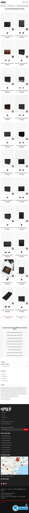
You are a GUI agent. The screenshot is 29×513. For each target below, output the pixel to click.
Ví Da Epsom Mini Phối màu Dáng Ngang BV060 (7, 35)
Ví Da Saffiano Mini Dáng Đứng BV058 (21, 227)
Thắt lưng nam (9, 396)
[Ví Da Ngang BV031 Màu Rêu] (7, 115)
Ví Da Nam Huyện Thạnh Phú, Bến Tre (14, 352)
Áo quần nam (3, 388)
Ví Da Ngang (4, 376)
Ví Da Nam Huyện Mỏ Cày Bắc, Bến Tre (15, 341)
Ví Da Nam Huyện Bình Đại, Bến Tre (14, 346)
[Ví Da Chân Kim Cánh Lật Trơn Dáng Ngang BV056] (21, 158)
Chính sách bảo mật (6, 449)
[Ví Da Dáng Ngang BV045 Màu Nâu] (19, 142)
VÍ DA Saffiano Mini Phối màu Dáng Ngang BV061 (7, 173)
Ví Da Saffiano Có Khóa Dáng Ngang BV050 (21, 118)
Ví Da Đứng (4, 378)
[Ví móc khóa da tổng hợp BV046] (7, 49)
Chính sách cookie (5, 452)
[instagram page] (3, 483)
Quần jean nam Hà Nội (5, 398)
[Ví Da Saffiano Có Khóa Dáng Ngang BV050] (21, 103)
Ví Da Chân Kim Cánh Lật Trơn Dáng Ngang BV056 (21, 173)
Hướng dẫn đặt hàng (6, 435)
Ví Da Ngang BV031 (7, 118)
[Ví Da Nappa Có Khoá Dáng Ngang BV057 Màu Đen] (19, 197)
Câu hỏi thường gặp (6, 440)
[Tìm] (27, 366)
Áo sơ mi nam (10, 388)
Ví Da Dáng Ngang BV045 (21, 145)
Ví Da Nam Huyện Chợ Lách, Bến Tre (14, 338)
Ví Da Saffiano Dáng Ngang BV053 (7, 200)
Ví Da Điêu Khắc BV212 (7, 282)
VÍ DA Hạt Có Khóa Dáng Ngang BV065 (21, 63)
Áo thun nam (18, 393)
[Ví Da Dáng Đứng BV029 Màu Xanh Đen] (21, 279)
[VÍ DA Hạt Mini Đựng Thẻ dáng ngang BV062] (7, 131)
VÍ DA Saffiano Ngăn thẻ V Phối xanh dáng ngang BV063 (7, 227)
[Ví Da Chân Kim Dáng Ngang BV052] (21, 295)
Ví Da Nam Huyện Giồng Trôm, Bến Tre (15, 344)
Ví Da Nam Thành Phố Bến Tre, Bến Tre (15, 332)
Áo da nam (17, 390)
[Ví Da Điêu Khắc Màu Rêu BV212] (7, 279)
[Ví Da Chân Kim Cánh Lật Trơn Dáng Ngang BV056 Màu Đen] (19, 170)
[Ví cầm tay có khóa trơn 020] (7, 295)
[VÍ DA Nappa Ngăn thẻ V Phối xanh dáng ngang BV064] (7, 76)
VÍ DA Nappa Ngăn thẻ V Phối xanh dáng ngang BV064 (7, 90)
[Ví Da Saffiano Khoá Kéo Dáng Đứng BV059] (21, 240)
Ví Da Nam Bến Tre (11, 5)
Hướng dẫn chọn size (6, 438)
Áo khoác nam (23, 390)
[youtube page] (6, 483)
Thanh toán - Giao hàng (6, 445)
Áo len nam (3, 393)
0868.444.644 (8, 423)
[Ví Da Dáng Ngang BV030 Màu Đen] (5, 252)
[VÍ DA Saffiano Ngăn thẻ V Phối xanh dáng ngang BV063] (7, 213)
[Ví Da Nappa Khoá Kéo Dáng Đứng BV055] (21, 21)
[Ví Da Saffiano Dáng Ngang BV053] (7, 186)
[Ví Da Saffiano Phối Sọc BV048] (21, 76)
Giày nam (24, 393)
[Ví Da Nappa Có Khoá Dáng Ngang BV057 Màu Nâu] (23, 197)
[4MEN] (3, 2)
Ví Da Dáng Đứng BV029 (22, 282)
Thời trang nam (3, 5)
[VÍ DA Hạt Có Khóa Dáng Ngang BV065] (21, 49)
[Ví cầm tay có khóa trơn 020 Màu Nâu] (9, 307)
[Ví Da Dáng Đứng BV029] (21, 268)
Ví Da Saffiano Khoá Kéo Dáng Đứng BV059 (21, 255)
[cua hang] (14, 465)
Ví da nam (3, 396)
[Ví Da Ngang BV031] (7, 103)
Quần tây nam (10, 390)
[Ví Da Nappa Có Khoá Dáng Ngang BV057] (21, 186)
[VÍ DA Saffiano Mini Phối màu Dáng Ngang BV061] (7, 158)
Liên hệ (3, 414)
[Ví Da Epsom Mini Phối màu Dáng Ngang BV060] (7, 21)
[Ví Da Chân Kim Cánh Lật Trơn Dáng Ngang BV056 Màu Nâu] (23, 170)
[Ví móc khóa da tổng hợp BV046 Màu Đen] (5, 60)
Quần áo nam (15, 396)
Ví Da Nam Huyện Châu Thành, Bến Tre (15, 335)
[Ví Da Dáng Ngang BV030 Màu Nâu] (9, 252)
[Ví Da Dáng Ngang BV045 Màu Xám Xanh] (23, 142)
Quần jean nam (4, 390)
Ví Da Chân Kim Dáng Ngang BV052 (21, 310)
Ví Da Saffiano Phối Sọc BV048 (21, 90)
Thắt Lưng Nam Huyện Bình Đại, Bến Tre (8, 317)
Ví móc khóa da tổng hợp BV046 (7, 63)
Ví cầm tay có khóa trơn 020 (7, 310)
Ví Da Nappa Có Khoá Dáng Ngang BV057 (21, 200)
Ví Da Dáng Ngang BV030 (7, 255)
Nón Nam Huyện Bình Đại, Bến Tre (20, 317)
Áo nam (13, 393)
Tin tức (3, 419)
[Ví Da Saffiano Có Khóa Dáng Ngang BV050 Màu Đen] (19, 115)
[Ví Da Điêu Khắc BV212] (7, 268)
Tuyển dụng (4, 417)
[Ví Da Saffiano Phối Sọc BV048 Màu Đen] (19, 87)
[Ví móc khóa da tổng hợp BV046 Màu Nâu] (9, 60)
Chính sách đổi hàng (6, 447)
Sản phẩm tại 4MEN (5, 364)
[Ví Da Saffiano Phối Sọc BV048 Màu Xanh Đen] (23, 87)
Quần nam (9, 393)
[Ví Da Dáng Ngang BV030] (7, 240)
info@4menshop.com (9, 421)
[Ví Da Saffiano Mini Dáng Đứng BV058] (21, 213)
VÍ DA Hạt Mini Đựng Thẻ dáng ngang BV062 (7, 145)
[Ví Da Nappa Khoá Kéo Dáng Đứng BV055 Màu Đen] (19, 32)
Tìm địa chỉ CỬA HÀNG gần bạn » (7, 476)
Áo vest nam (16, 388)
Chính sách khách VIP (6, 442)
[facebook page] (1, 483)
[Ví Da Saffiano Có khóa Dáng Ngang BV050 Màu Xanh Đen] (23, 115)
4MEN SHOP (20, 489)
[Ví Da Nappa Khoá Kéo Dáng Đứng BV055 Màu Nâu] (23, 32)
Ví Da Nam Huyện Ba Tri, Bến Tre (14, 349)
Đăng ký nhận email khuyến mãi (7, 427)
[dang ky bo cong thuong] (20, 508)
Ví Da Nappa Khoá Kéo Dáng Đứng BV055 (21, 35)
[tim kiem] (23, 2)
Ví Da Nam (4, 374)
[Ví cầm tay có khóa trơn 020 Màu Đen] (5, 307)
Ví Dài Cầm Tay (5, 380)
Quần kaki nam (23, 388)
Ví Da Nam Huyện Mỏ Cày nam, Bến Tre (14, 355)
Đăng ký (26, 429)
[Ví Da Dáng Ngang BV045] (21, 131)
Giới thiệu (4, 412)
